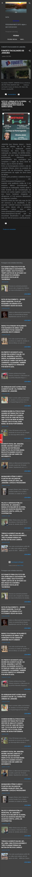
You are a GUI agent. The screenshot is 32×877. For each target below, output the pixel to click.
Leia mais (27, 294)
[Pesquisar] (30, 3)
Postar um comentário (9, 229)
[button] (30, 51)
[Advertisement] (16, 244)
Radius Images (20, 565)
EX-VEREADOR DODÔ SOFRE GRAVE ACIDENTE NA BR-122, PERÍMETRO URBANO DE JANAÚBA (13, 389)
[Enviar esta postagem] (19, 95)
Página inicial (12, 39)
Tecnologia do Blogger (17, 562)
